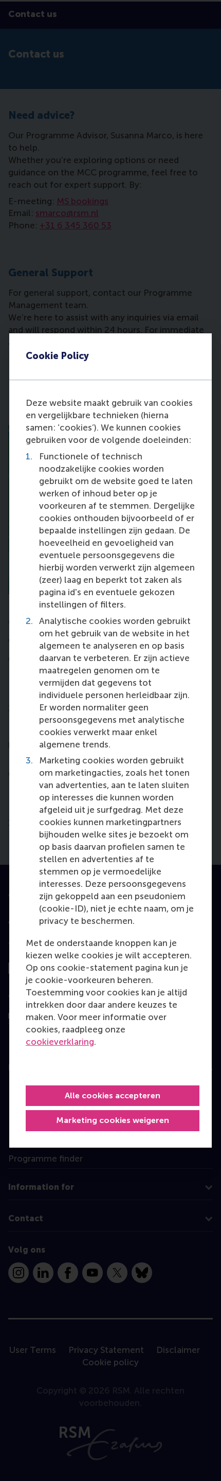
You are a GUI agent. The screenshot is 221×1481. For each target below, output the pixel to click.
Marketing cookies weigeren (112, 1120)
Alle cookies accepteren (112, 1095)
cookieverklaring (60, 1042)
